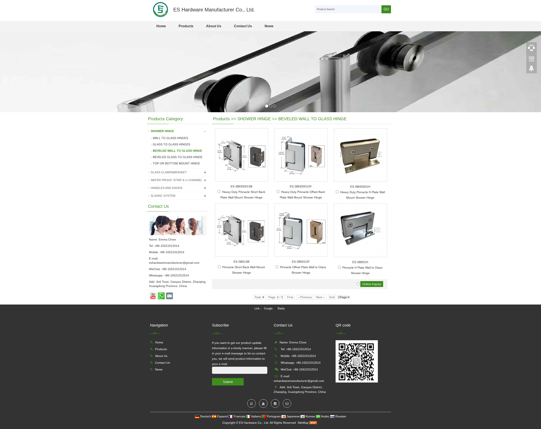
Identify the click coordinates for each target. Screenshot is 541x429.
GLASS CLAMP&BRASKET (169, 172)
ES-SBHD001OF (301, 186)
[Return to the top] (531, 70)
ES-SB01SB (241, 261)
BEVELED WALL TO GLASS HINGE (312, 118)
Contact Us (243, 26)
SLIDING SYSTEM (163, 195)
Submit (228, 382)
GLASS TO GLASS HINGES (171, 144)
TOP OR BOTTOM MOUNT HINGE (176, 163)
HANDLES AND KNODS (166, 188)
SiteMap (303, 422)
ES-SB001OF (301, 261)
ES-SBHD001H (360, 186)
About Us (213, 26)
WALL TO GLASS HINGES (170, 138)
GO (386, 9)
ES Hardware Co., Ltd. (254, 422)
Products (186, 26)
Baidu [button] (281, 308)
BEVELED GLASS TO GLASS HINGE (177, 157)
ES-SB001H (360, 262)
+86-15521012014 (176, 275)
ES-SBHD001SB (241, 186)
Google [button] (268, 308)
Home (161, 26)
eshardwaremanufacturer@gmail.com (174, 262)
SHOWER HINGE (254, 118)
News (269, 26)
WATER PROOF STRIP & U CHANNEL (176, 180)
